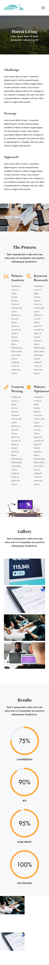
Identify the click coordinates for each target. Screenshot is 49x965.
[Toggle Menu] (43, 8)
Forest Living (12, 941)
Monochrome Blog (12, 905)
